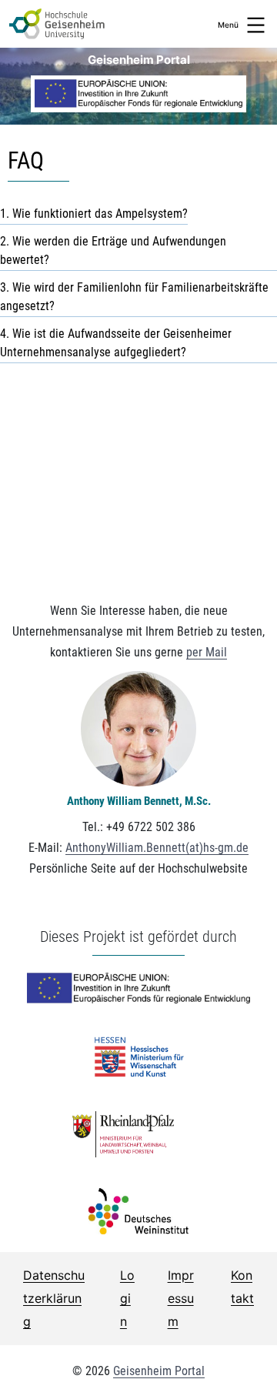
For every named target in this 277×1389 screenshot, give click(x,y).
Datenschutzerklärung (54, 1298)
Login (127, 1298)
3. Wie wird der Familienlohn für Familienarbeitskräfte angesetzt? (134, 296)
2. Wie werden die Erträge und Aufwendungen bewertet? (113, 250)
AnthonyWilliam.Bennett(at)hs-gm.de (157, 847)
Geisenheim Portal (139, 59)
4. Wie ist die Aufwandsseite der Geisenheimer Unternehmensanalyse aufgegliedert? (116, 342)
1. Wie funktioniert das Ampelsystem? (94, 213)
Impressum (181, 1298)
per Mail (206, 652)
